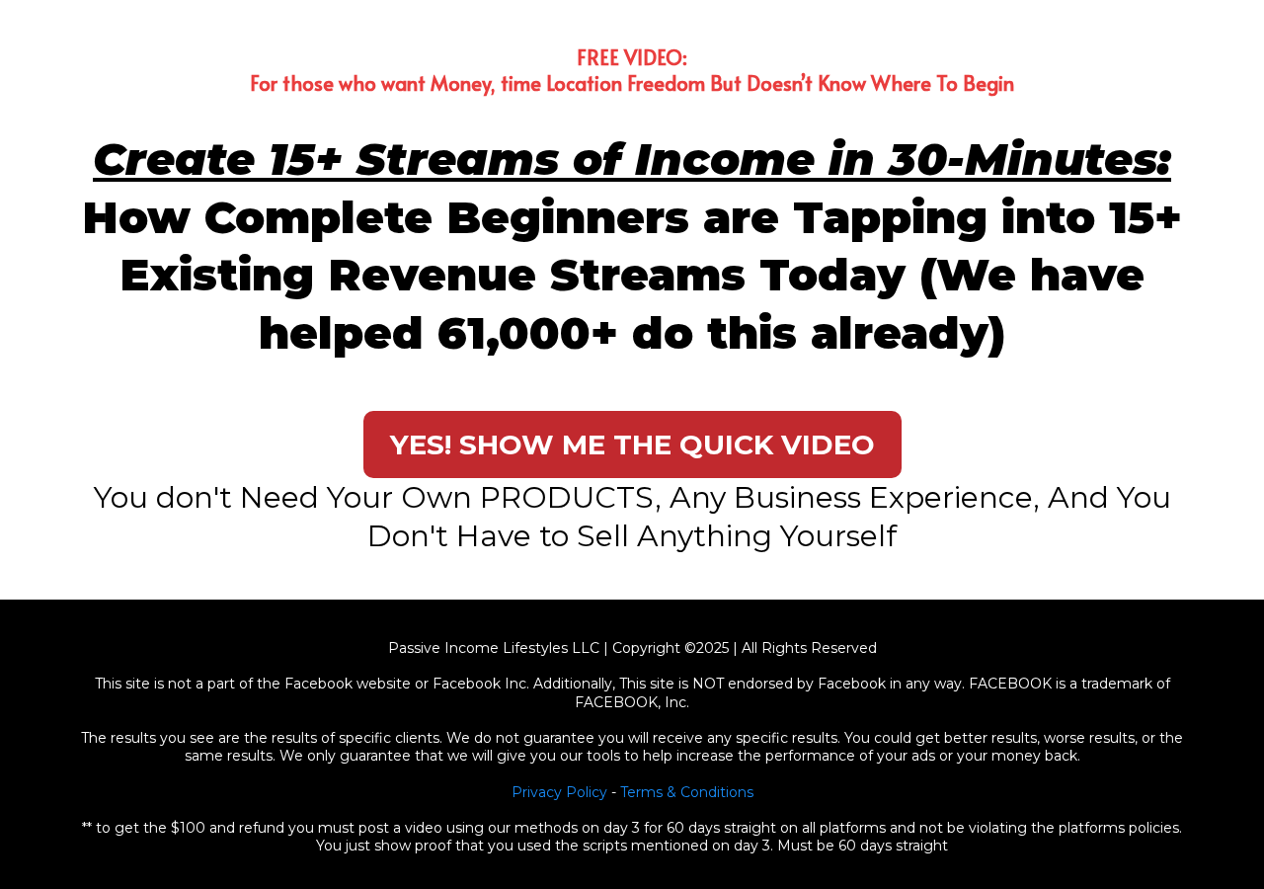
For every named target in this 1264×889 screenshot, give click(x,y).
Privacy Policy (559, 792)
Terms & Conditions (686, 792)
